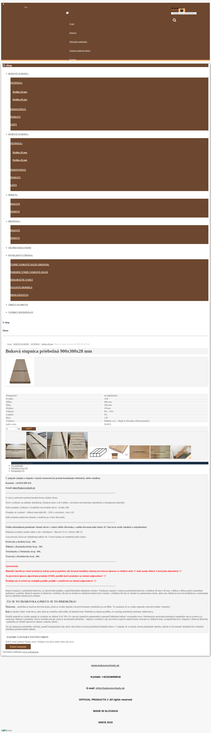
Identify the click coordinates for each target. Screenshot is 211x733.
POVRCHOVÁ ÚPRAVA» (20, 255)
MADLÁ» (13, 195)
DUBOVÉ (15, 211)
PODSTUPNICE (18, 109)
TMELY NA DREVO (18, 305)
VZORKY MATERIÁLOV (20, 312)
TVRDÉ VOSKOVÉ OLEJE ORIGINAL (29, 264)
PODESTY (15, 117)
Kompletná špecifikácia (21, 463)
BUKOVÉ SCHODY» (18, 74)
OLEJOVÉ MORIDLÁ (21, 287)
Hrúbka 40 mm (20, 99)
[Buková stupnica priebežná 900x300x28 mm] (20, 385)
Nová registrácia (39, 1)
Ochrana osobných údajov (79, 51)
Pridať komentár (18, 646)
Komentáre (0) (17, 471)
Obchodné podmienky (78, 42)
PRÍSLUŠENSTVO (19, 295)
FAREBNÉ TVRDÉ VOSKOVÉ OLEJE (29, 272)
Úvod (9, 344)
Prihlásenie (28, 1)
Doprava (72, 33)
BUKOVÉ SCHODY (21, 344)
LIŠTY (13, 124)
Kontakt (72, 60)
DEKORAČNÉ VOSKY (21, 280)
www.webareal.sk (30, 652)
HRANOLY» (14, 221)
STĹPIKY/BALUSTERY (19, 248)
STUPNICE (35, 344)
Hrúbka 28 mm (20, 92)
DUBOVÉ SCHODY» (18, 134)
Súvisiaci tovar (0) (19, 468)
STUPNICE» (16, 83)
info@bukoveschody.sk (24, 488)
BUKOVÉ (15, 204)
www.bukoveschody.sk (105, 665)
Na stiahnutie (17, 465)
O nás (71, 24)
